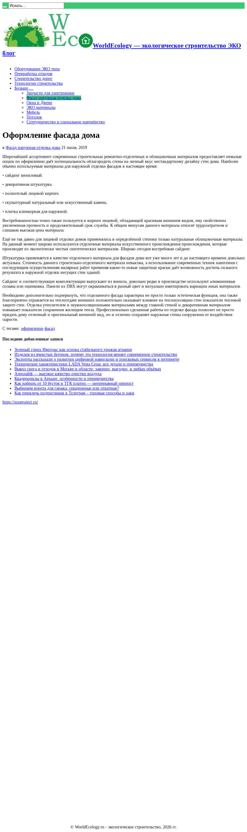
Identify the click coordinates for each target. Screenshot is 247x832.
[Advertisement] (47, 500)
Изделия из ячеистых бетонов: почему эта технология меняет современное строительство (95, 354)
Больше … (23, 88)
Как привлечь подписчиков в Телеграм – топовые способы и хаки (74, 393)
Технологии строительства (38, 83)
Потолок (34, 117)
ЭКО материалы (41, 107)
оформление (32, 328)
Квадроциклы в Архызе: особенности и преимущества (64, 378)
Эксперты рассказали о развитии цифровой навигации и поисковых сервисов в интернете (96, 359)
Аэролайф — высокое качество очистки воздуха (58, 374)
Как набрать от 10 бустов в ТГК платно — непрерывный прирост (73, 383)
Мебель (33, 112)
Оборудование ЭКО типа (37, 69)
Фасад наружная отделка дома (54, 98)
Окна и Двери (39, 102)
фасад (50, 328)
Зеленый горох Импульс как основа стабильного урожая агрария (73, 349)
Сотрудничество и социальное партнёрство (66, 122)
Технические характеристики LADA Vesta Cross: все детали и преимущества (83, 364)
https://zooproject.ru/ (20, 402)
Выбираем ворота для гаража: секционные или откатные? (66, 388)
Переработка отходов (33, 73)
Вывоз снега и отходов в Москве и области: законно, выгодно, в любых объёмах (87, 369)
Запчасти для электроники (50, 93)
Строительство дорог (33, 78)
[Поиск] (4, 7)
